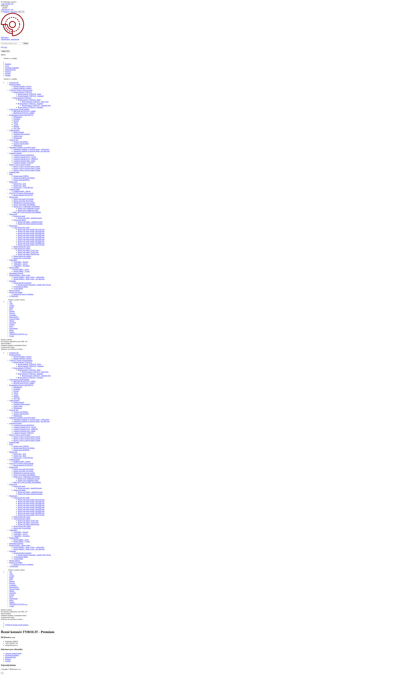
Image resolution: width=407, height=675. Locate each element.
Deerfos (12, 311)
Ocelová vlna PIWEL (21, 142)
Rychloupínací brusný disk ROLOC (21, 115)
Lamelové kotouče (15, 153)
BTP (11, 309)
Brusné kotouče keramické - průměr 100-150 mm (34, 285)
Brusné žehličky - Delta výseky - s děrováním (29, 277)
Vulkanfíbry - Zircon (20, 264)
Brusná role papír (19, 216)
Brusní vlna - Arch (20, 184)
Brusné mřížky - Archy (21, 269)
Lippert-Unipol (14, 319)
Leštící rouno (18, 136)
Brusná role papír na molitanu (23, 294)
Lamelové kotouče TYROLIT (24, 163)
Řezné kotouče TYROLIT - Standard (30, 103)
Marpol (11, 321)
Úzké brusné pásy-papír (21, 227)
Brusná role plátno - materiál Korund (30, 222)
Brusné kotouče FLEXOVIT (23, 195)
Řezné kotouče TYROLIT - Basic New (35, 102)
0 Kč (5, 47)
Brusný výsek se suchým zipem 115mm (27, 166)
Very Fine (17, 128)
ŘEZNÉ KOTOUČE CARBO (24, 113)
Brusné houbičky (15, 84)
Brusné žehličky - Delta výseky (19, 275)
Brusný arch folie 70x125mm (23, 201)
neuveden (12, 323)
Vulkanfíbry (13, 260)
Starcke (11, 332)
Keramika (17, 119)
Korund (16, 121)
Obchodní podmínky (12, 68)
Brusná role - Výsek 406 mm (23, 187)
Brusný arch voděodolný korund (29, 208)
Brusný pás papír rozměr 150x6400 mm (31, 239)
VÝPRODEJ (13, 296)
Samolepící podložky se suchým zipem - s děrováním (31, 149)
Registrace (14, 12)
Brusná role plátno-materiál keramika (30, 224)
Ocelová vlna (13, 140)
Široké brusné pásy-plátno (22, 256)
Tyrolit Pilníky (18, 288)
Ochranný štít (13, 82)
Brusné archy (13, 197)
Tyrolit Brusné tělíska (21, 287)
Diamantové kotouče (16, 273)
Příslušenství (18, 117)
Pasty (11, 174)
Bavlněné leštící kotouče (22, 134)
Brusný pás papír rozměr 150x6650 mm (31, 241)
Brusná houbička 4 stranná (22, 88)
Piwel (11, 326)
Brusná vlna (13, 182)
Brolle (11, 307)
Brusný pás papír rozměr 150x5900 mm (31, 237)
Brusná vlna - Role (20, 185)
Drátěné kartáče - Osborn (22, 191)
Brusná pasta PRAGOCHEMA (24, 178)
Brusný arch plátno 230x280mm (24, 205)
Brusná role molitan (15, 292)
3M (10, 302)
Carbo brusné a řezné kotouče (19, 109)
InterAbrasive (13, 317)
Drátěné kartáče (14, 189)
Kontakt (7, 73)
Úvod (7, 66)
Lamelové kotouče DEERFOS (24, 155)
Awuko (11, 305)
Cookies (8, 661)
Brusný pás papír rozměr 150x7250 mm (31, 245)
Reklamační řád (10, 70)
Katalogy (8, 64)
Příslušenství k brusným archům (24, 203)
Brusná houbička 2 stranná (22, 86)
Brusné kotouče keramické (22, 283)
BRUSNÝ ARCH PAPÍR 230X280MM (27, 212)
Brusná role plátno (20, 220)
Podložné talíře (14, 172)
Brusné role (13, 214)
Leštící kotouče (14, 130)
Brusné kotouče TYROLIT (23, 92)
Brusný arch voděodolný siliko (28, 210)
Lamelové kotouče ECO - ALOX (25, 157)
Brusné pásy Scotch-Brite (22, 258)
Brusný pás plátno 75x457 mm (28, 250)
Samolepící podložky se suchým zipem (22, 147)
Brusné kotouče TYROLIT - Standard (30, 96)
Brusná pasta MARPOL (22, 180)
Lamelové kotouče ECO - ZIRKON (26, 159)
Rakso (11, 330)
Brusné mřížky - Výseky (22, 271)
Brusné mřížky (14, 267)
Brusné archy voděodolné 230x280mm (27, 206)
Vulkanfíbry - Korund (21, 262)
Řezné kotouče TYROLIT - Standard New (36, 105)
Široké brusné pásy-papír (22, 246)
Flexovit (12, 313)
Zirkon (16, 123)
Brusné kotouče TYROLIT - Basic (29, 94)
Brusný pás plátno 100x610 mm (28, 254)
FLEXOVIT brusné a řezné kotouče (21, 193)
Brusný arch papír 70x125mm (24, 199)
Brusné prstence (14, 290)
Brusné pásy (13, 226)
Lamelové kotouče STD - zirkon (24, 161)
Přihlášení (6, 12)
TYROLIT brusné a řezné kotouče (21, 90)
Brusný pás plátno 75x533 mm (28, 252)
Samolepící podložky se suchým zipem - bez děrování (31, 151)
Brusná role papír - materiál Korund (30, 218)
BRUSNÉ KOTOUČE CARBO (25, 111)
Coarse (16, 124)
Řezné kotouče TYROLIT (22, 98)
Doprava (8, 71)
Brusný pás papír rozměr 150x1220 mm (31, 229)
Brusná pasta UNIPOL (21, 176)
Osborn (11, 324)
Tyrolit (11, 336)
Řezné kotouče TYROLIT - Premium (30, 107)
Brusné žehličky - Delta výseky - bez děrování (29, 279)
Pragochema (13, 328)
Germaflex (12, 315)
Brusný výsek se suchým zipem (19, 164)
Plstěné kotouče (19, 132)
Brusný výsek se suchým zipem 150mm (27, 170)
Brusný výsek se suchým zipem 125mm (27, 168)
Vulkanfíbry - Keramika (22, 266)
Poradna (8, 75)
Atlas (11, 303)
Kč (20, 12)
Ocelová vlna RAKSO (21, 144)
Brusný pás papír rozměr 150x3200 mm (31, 235)
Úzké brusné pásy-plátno (22, 248)
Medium (16, 126)
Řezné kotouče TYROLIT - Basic (29, 100)
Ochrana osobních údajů (13, 653)
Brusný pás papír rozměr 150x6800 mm (31, 243)
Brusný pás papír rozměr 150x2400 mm (31, 233)
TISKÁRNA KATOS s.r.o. (18, 334)
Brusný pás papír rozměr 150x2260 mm (31, 231)
